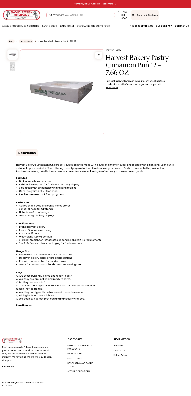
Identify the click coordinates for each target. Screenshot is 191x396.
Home (11, 41)
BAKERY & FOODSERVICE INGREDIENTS (79, 347)
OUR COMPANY (164, 25)
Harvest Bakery (26, 41)
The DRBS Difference (141, 25)
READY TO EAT (74, 358)
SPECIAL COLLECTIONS (78, 371)
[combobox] (80, 15)
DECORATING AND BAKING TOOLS (80, 365)
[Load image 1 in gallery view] (12, 55)
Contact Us (119, 350)
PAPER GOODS (74, 353)
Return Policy (120, 355)
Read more (8, 366)
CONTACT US (182, 25)
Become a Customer (148, 15)
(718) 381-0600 (124, 15)
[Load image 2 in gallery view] (12, 66)
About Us (118, 345)
